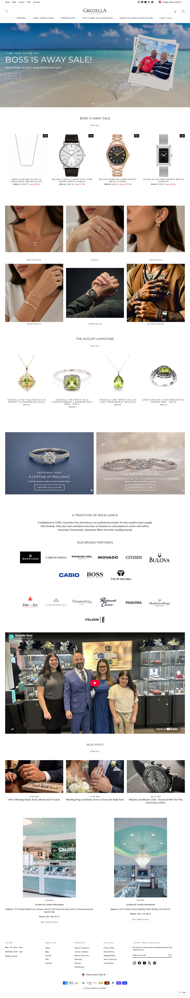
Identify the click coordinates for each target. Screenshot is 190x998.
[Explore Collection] (49, 463)
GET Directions (49, 922)
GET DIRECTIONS (140, 919)
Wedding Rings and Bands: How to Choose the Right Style (95, 799)
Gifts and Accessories (98, 18)
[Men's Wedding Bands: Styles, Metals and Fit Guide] (34, 776)
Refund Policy (109, 952)
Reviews (78, 963)
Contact (21, 2)
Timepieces (68, 18)
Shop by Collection (82, 948)
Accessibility (108, 963)
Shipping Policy (109, 955)
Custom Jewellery (82, 952)
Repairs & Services (82, 955)
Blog (14, 2)
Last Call (166, 18)
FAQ (29, 2)
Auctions (36, 2)
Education (78, 959)
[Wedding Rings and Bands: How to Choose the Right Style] (95, 776)
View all (95, 125)
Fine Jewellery (44, 18)
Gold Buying (79, 967)
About (7, 2)
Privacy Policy (109, 948)
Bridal (22, 18)
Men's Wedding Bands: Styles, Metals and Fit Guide (34, 799)
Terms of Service (110, 959)
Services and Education (137, 18)
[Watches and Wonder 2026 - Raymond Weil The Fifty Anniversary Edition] (156, 776)
